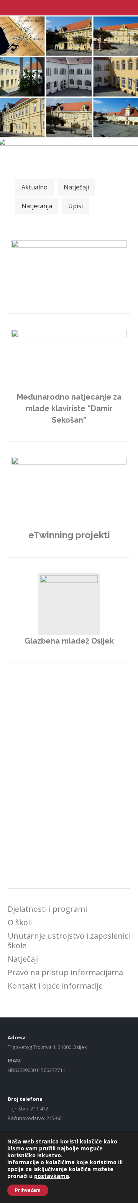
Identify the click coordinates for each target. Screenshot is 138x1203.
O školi (20, 922)
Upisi (75, 206)
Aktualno (34, 187)
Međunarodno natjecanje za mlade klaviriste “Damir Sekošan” (69, 408)
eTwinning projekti (69, 535)
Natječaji (76, 187)
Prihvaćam (28, 1190)
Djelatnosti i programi (47, 909)
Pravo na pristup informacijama (65, 972)
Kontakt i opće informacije (55, 986)
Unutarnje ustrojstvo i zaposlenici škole (69, 941)
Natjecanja (36, 206)
